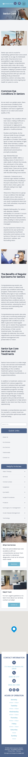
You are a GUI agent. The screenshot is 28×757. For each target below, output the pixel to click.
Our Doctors (6, 447)
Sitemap (18, 751)
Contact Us (6, 457)
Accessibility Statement (17, 749)
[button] (24, 4)
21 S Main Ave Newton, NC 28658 (14, 668)
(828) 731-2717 (14, 677)
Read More (14, 564)
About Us (5, 437)
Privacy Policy (11, 751)
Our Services (6, 442)
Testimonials (6, 452)
